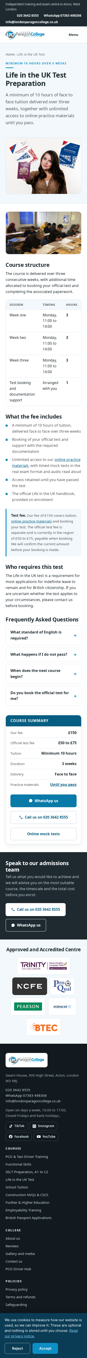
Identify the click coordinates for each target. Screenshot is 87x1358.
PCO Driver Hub (18, 1269)
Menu (73, 34)
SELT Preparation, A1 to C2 (27, 1171)
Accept (45, 1348)
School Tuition (17, 1187)
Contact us (14, 1261)
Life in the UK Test (20, 1179)
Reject (17, 1348)
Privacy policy (17, 1289)
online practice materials (31, 521)
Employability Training (23, 1210)
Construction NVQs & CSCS (27, 1194)
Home (10, 54)
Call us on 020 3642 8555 (46, 817)
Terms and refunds (20, 1297)
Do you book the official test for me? (39, 695)
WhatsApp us (46, 800)
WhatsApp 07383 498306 (62, 15)
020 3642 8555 (28, 15)
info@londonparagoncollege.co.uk (32, 22)
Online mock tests (43, 833)
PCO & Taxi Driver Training (27, 1156)
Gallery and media (20, 1253)
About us (13, 1238)
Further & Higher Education (27, 1202)
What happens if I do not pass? (38, 654)
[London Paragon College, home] (25, 35)
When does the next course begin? (35, 673)
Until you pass (63, 784)
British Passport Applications (29, 1217)
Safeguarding (16, 1304)
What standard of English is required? (35, 635)
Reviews (12, 1246)
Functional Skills (18, 1164)
